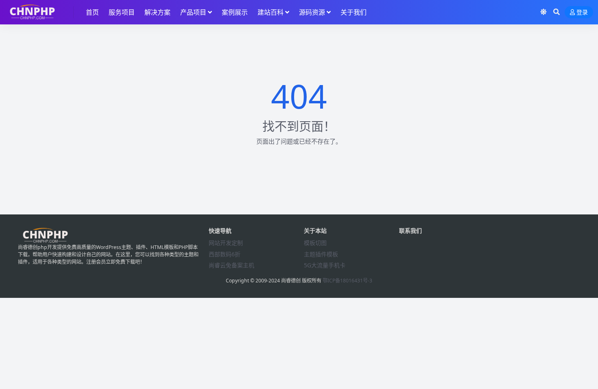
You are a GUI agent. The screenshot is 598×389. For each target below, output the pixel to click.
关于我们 (353, 12)
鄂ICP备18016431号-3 (347, 280)
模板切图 (315, 243)
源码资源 (312, 12)
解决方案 (157, 12)
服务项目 (122, 12)
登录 (582, 12)
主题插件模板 (321, 254)
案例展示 (235, 12)
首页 (92, 12)
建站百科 (271, 12)
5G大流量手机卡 (324, 265)
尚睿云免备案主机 (231, 265)
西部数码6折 (224, 254)
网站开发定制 (226, 243)
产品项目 (193, 12)
